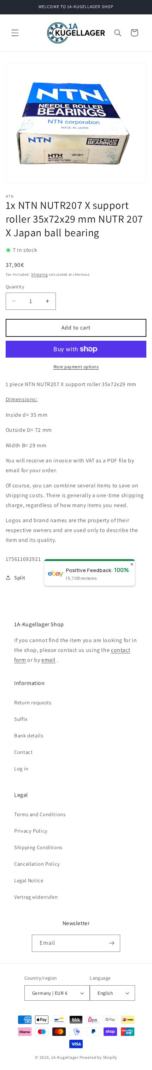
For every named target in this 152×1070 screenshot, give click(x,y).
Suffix (21, 719)
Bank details (28, 735)
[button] (15, 33)
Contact (23, 752)
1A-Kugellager (65, 1057)
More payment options (76, 367)
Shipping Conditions (38, 847)
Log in (21, 768)
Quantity (15, 286)
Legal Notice (28, 880)
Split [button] (19, 577)
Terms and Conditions (40, 814)
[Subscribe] (112, 943)
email (48, 660)
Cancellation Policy (37, 863)
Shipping (39, 274)
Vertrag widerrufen (36, 896)
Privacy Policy (31, 830)
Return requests (32, 702)
